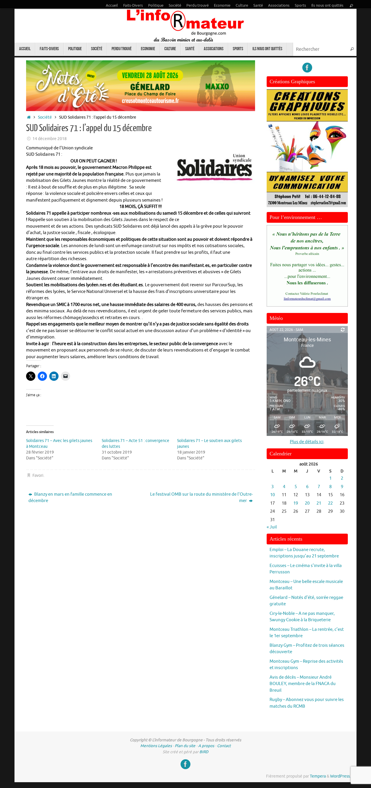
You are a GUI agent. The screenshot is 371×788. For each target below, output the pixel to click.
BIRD (203, 751)
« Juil (272, 527)
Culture (242, 5)
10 (272, 495)
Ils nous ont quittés (327, 5)
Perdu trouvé (197, 5)
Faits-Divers (133, 5)
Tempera (318, 776)
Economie (222, 5)
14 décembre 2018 (49, 138)
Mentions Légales (156, 745)
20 (307, 503)
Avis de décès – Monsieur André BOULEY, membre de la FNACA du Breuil (303, 684)
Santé (258, 5)
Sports (300, 5)
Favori (37, 475)
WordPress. (340, 776)
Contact (224, 745)
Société (175, 5)
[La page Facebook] (307, 68)
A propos (206, 745)
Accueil (112, 5)
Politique (155, 5)
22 (330, 503)
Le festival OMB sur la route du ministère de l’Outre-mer (201, 498)
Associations (279, 5)
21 (319, 503)
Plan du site (185, 745)
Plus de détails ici (306, 442)
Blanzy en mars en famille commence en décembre (70, 498)
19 (295, 503)
